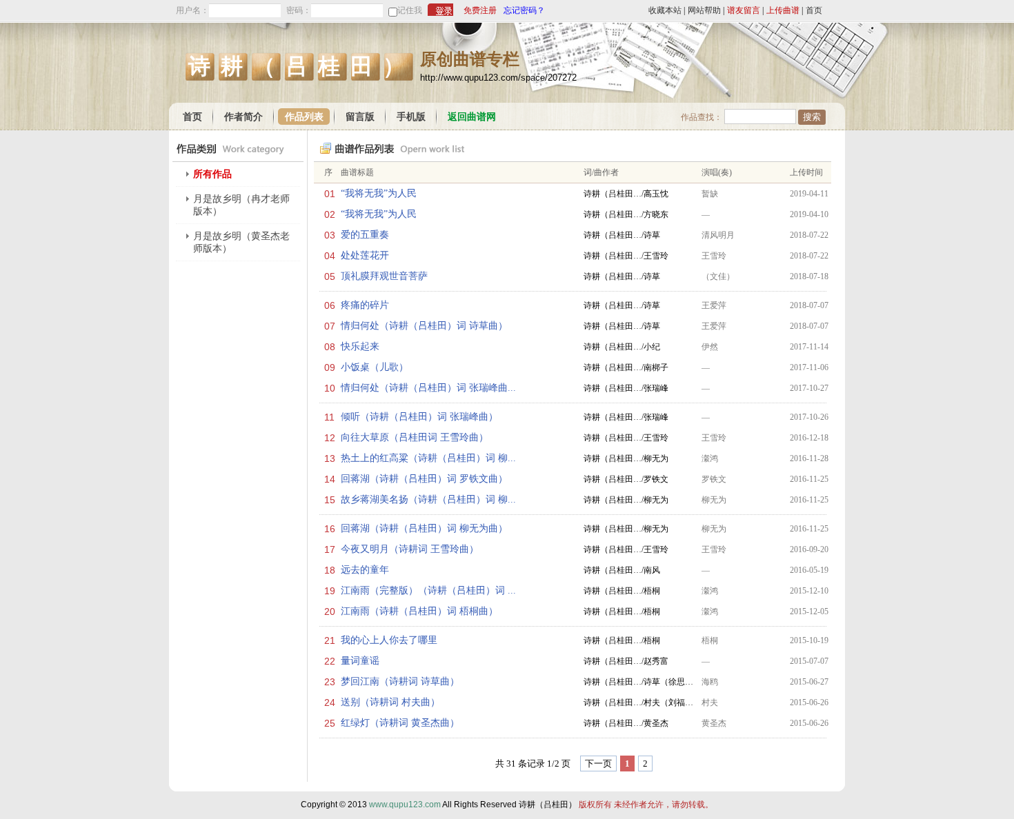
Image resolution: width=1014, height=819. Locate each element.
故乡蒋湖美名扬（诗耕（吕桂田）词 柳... (428, 499)
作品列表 (304, 117)
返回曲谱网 (472, 117)
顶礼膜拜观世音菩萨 (384, 276)
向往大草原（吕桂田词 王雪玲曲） (414, 437)
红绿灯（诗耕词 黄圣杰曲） (400, 723)
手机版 (411, 117)
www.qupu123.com (405, 804)
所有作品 (212, 174)
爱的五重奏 (365, 235)
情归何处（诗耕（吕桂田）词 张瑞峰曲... (428, 388)
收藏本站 (665, 10)
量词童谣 (360, 661)
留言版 (360, 117)
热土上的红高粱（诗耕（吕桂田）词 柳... (428, 458)
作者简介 (243, 117)
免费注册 (480, 10)
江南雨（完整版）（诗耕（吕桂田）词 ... (428, 590)
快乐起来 (360, 346)
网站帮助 (704, 10)
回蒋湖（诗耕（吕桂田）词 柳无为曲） (424, 528)
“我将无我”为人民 (379, 193)
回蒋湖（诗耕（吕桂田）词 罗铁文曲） (424, 479)
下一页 (598, 763)
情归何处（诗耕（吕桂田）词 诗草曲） (424, 326)
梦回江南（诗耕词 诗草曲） (400, 681)
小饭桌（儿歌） (374, 367)
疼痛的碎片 (365, 305)
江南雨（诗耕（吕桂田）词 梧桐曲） (419, 611)
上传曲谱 (782, 10)
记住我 (409, 10)
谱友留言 (743, 10)
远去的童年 (365, 570)
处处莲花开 (365, 255)
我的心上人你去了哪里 (389, 640)
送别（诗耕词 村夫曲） (390, 702)
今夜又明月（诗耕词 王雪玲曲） (410, 549)
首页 (814, 10)
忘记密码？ (524, 10)
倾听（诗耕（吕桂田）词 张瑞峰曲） (419, 417)
